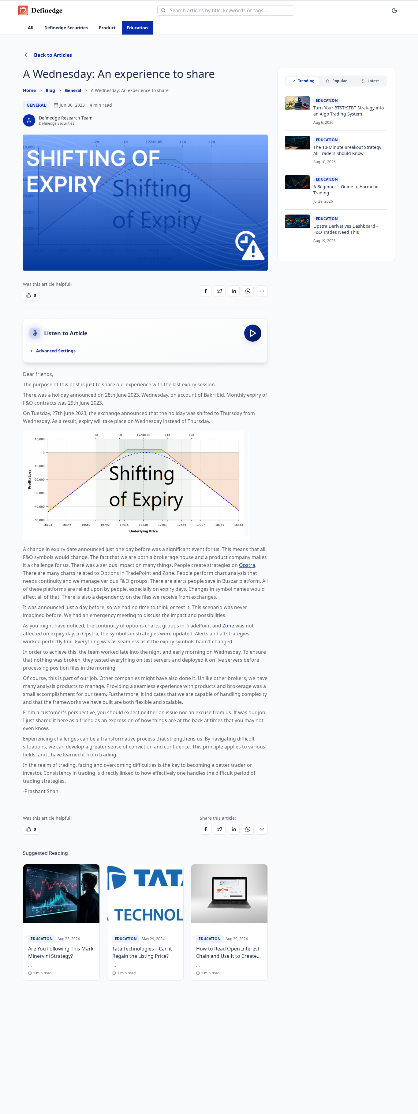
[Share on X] (220, 290)
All (30, 28)
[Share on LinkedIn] (234, 290)
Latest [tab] (373, 80)
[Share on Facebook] (205, 290)
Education (137, 28)
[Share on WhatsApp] (248, 290)
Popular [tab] (339, 80)
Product (107, 28)
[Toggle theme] (394, 10)
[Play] (252, 333)
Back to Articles (53, 55)
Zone (228, 625)
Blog (50, 90)
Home (29, 90)
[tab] (302, 81)
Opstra (247, 565)
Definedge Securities (66, 28)
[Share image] (258, 143)
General (73, 90)
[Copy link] (262, 290)
